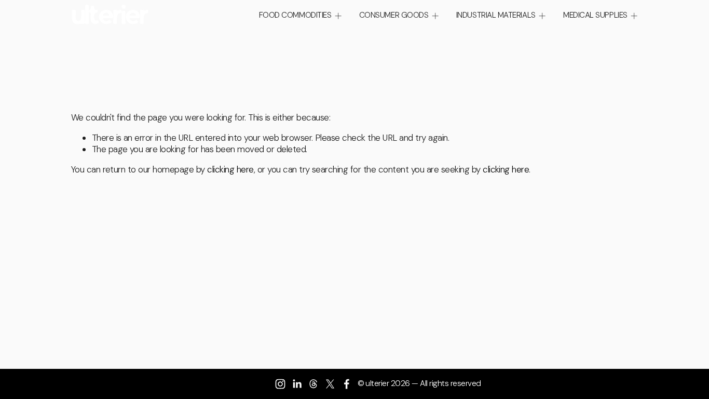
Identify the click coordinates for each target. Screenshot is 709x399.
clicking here (230, 169)
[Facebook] (347, 384)
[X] (330, 384)
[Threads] (313, 384)
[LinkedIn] (297, 384)
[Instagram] (280, 384)
